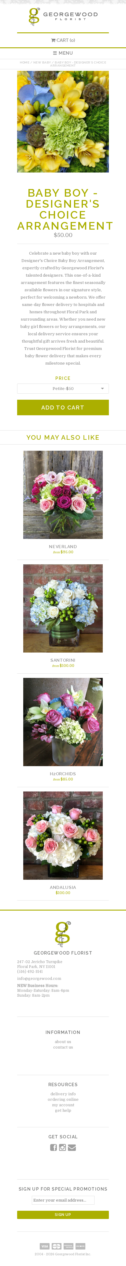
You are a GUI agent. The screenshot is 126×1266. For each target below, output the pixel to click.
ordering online (63, 1099)
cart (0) (66, 40)
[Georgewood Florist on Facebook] (54, 1149)
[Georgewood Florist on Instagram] (62, 1149)
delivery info (63, 1094)
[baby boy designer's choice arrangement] (63, 171)
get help (63, 1110)
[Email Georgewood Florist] (71, 1149)
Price (63, 378)
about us (63, 1041)
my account (63, 1105)
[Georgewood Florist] (63, 25)
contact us (63, 1047)
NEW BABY (42, 62)
